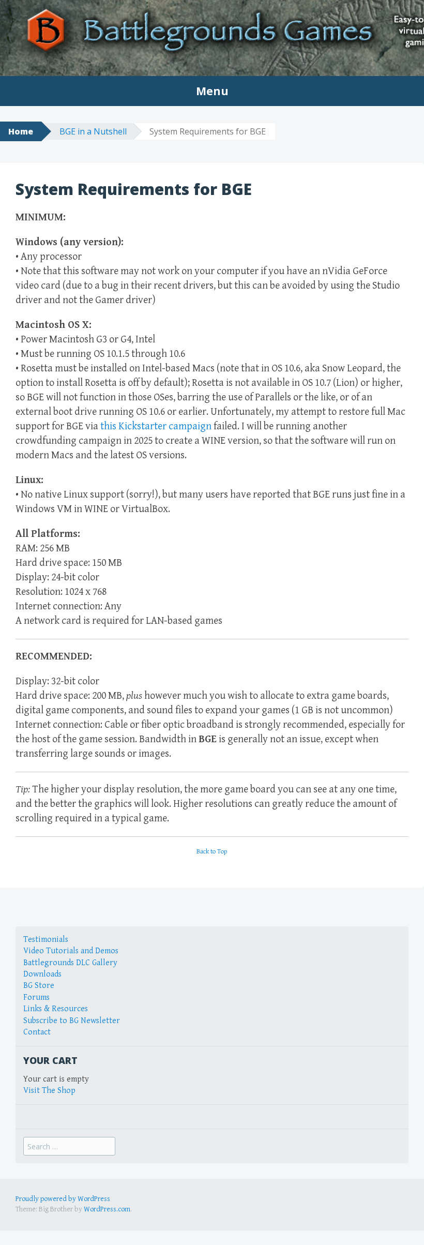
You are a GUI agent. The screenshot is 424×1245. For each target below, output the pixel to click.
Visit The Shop (49, 1091)
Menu (212, 91)
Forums (36, 997)
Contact (37, 1032)
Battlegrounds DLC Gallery (70, 963)
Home (20, 131)
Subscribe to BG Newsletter (71, 1021)
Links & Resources (55, 1009)
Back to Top (212, 852)
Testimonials (45, 939)
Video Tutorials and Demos (70, 951)
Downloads (42, 974)
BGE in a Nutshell (93, 131)
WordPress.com (107, 1209)
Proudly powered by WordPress (63, 1199)
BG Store (38, 986)
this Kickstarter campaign (155, 426)
